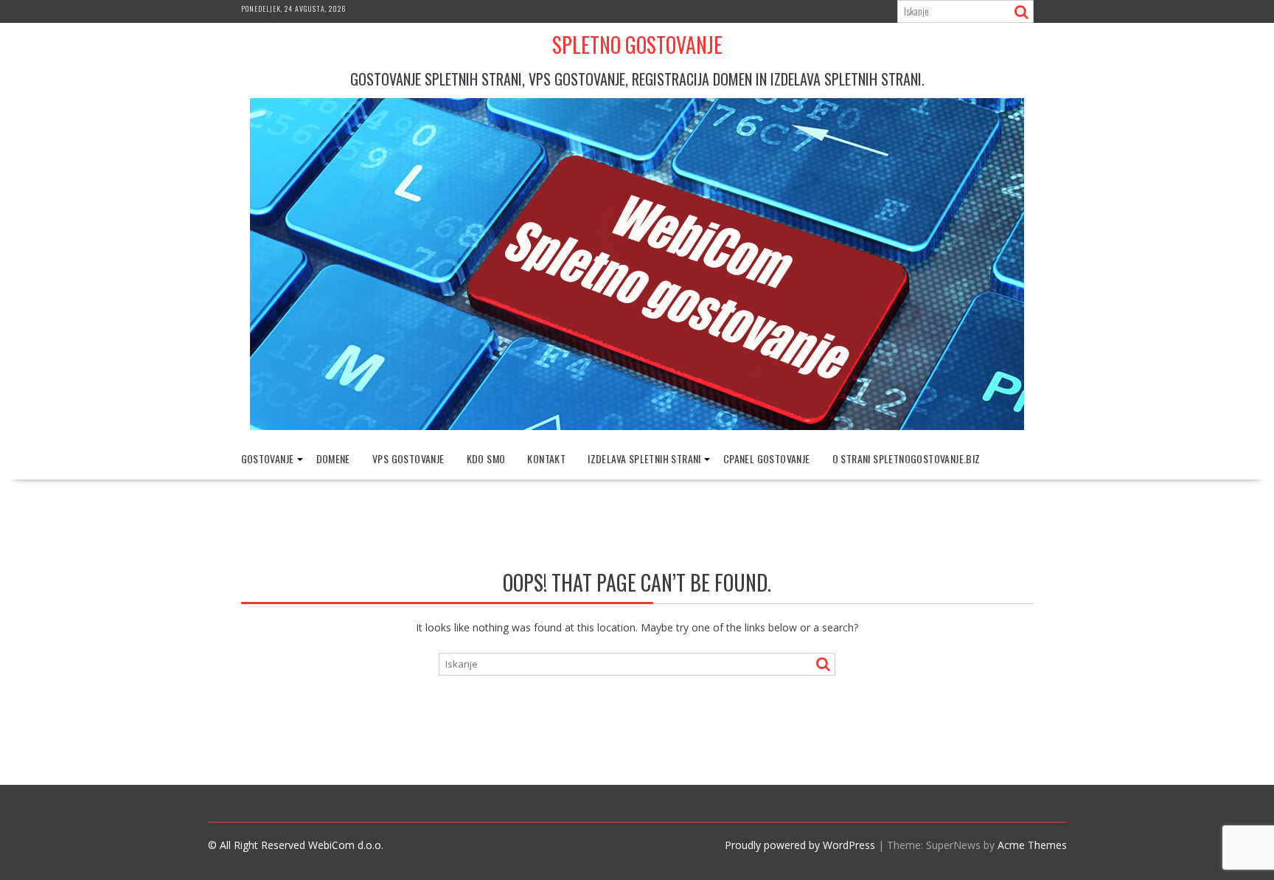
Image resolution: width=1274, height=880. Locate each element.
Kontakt (546, 458)
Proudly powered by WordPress (800, 845)
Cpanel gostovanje (766, 458)
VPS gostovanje (408, 458)
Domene (333, 458)
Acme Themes (1032, 845)
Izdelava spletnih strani (644, 458)
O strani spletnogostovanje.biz (906, 458)
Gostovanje (267, 458)
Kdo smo (486, 458)
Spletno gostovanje (637, 45)
